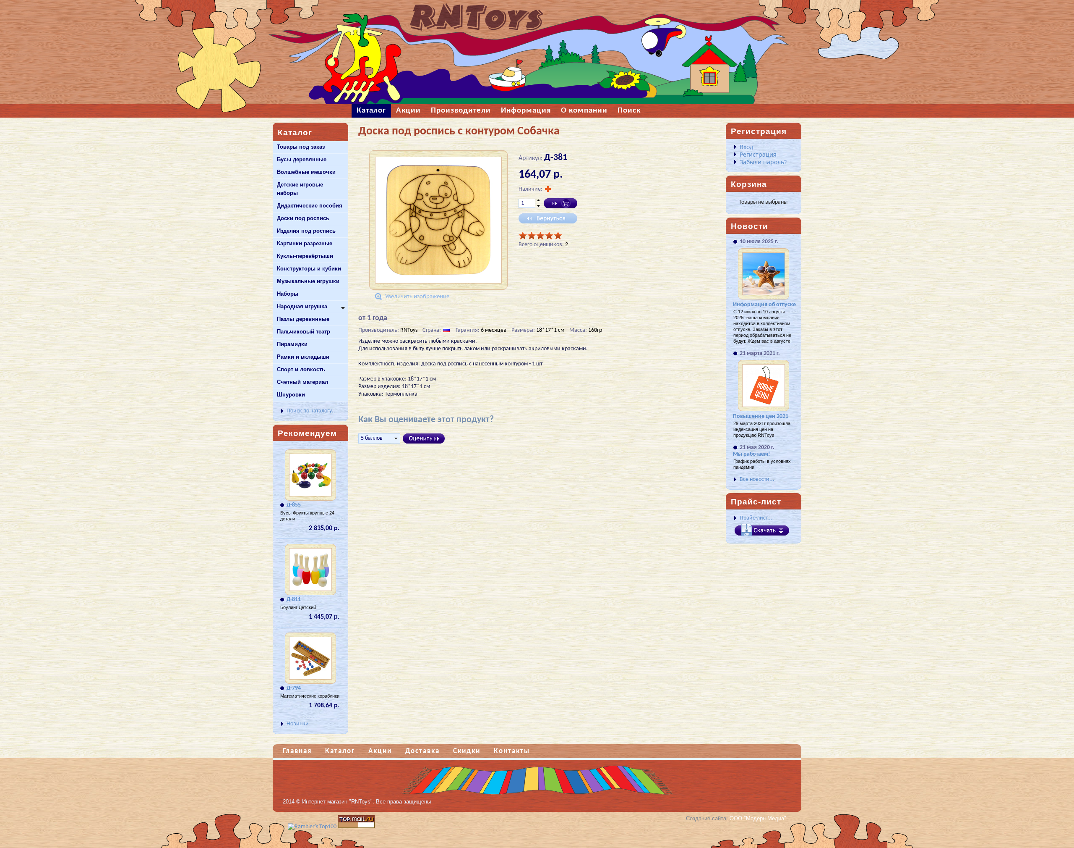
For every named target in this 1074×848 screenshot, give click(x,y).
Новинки (298, 724)
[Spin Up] (538, 200)
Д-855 (294, 505)
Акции (380, 751)
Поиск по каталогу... (312, 411)
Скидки (466, 751)
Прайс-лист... (756, 518)
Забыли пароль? (763, 162)
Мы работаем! (751, 454)
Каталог (340, 751)
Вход (746, 147)
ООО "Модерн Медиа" (758, 818)
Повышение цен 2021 (760, 416)
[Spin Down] (538, 206)
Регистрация (758, 154)
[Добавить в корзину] (560, 203)
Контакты (512, 751)
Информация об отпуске (764, 305)
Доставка (422, 751)
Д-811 (294, 599)
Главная (297, 751)
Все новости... (757, 479)
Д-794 (294, 688)
